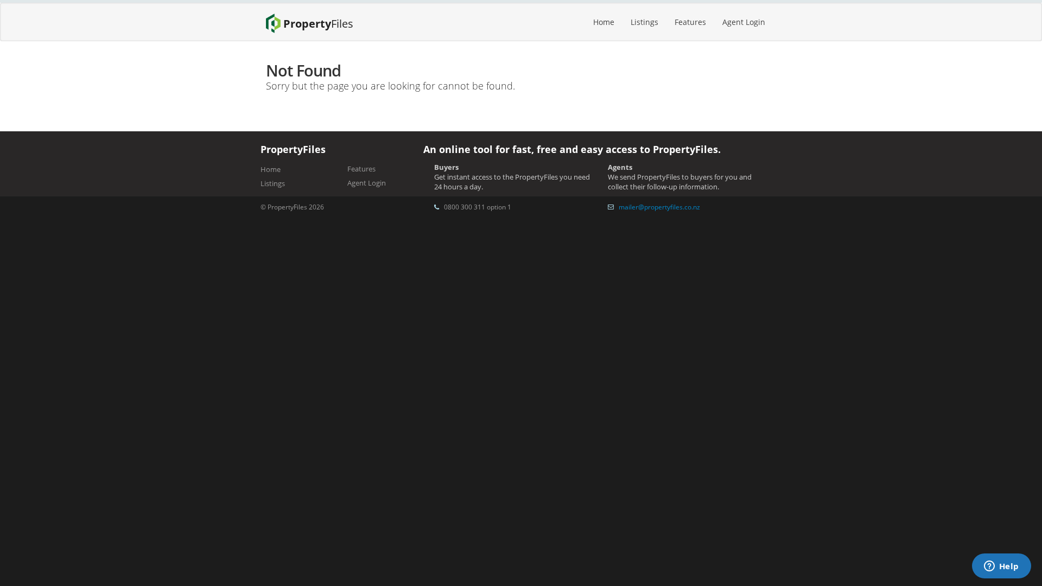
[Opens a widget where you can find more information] (1001, 567)
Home (603, 22)
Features (690, 22)
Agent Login (743, 22)
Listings (644, 22)
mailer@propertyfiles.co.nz (659, 206)
